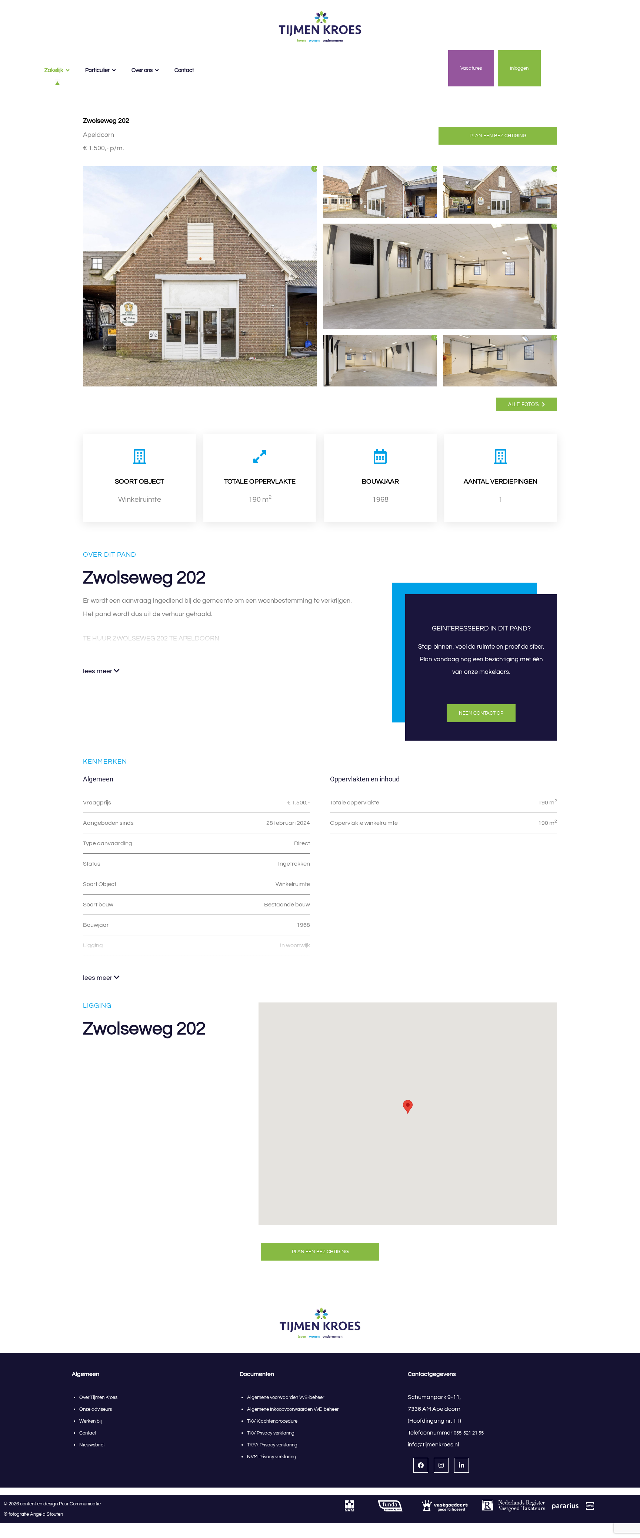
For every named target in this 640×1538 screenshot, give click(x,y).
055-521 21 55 (469, 1433)
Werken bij (90, 1421)
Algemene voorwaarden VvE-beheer (285, 1397)
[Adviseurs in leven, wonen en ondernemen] (320, 26)
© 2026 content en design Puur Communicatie (54, 1503)
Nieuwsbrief (92, 1445)
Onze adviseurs (95, 1409)
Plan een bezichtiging (498, 135)
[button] (408, 1107)
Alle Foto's (524, 404)
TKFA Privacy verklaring (272, 1445)
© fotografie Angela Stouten (33, 1514)
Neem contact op (481, 713)
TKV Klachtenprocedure (272, 1421)
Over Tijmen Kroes (98, 1397)
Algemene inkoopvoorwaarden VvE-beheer (293, 1409)
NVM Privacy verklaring (271, 1456)
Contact (87, 1433)
